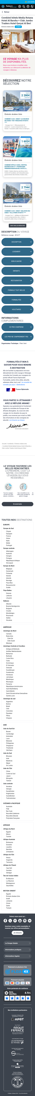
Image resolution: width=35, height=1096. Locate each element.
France (8, 536)
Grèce (8, 538)
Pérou (8, 716)
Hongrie (8, 556)
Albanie (8, 604)
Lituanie (9, 598)
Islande (8, 578)
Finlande (9, 573)
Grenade (9, 668)
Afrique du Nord (9, 829)
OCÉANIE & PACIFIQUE (11, 803)
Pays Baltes (7, 590)
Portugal (9, 545)
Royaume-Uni (10, 585)
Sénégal (9, 873)
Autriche (9, 553)
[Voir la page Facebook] (5, 920)
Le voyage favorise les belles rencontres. (18, 472)
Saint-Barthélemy (12, 689)
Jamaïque (9, 677)
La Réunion (10, 881)
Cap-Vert (9, 868)
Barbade (9, 656)
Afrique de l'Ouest (9, 865)
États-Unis (9, 636)
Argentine (9, 702)
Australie (9, 806)
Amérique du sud (9, 699)
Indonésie (9, 736)
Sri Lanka (9, 765)
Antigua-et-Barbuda (12, 649)
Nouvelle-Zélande (12, 816)
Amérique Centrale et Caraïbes (14, 646)
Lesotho (9, 847)
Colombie (9, 711)
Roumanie (9, 615)
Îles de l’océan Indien (10, 876)
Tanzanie (9, 862)
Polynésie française (13, 818)
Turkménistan (11, 798)
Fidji (7, 809)
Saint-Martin (10, 691)
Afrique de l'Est (8, 855)
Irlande (8, 576)
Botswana (9, 842)
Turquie (8, 908)
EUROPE (6, 525)
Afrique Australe (9, 839)
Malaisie (9, 741)
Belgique (9, 569)
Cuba (8, 661)
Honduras (9, 675)
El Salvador (10, 665)
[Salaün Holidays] (11, 6)
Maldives (9, 761)
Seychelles (9, 886)
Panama (9, 684)
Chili (7, 709)
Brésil (8, 706)
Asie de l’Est (7, 768)
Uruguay (9, 718)
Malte (8, 543)
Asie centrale (8, 784)
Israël (8, 899)
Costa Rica (10, 658)
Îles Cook (9, 811)
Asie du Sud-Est (8, 729)
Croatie (8, 611)
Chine (8, 771)
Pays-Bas (9, 583)
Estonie (8, 593)
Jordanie (9, 901)
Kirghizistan (10, 793)
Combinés (10, 443)
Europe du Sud (8, 528)
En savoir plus (17, 504)
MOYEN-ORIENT (9, 891)
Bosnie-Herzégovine (13, 606)
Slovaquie (9, 563)
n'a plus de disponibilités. (15, 60)
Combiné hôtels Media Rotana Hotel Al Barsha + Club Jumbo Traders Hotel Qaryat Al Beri (17, 20)
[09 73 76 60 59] (32, 6)
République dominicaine (14, 686)
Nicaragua (9, 682)
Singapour (9, 745)
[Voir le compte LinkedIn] (29, 920)
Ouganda (9, 860)
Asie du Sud (7, 753)
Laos (8, 738)
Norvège (9, 580)
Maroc (8, 834)
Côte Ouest (11, 641)
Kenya (8, 857)
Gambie (8, 870)
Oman (8, 903)
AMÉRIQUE (7, 627)
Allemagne (9, 551)
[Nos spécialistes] (19, 6)
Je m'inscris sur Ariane (16, 420)
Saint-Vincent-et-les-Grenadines (16, 693)
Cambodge (10, 734)
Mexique (9, 643)
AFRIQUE (6, 825)
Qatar (8, 906)
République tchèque (13, 560)
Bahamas (9, 654)
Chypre (8, 531)
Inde (7, 758)
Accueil (4, 443)
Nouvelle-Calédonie (12, 813)
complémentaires (12, 319)
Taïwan (8, 781)
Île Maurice (10, 879)
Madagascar (10, 883)
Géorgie (8, 789)
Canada (8, 634)
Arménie (9, 786)
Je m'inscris (17, 933)
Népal (8, 763)
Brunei (8, 731)
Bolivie (8, 704)
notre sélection (17, 82)
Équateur (9, 713)
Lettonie (9, 596)
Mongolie (9, 778)
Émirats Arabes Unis (21, 443)
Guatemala (10, 672)
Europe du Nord (8, 566)
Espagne (9, 534)
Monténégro (10, 613)
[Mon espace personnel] (28, 6)
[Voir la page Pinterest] (15, 920)
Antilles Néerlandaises (13, 651)
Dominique (10, 663)
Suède (8, 587)
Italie (7, 541)
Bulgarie (9, 608)
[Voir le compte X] (10, 920)
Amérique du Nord (9, 631)
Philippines (10, 743)
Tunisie (8, 836)
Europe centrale (8, 548)
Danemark (9, 571)
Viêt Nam (9, 750)
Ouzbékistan (10, 796)
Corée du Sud (10, 774)
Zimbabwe (9, 852)
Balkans (6, 601)
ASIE (5, 725)
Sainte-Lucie (10, 696)
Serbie (8, 618)
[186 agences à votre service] (23, 6)
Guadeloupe (10, 670)
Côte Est (10, 638)
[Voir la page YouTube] (20, 920)
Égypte (8, 832)
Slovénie (9, 620)
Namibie (9, 849)
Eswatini (9, 845)
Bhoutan (9, 756)
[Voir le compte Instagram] (25, 920)
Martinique (10, 679)
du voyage (15, 231)
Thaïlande (9, 748)
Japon (8, 776)
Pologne (9, 558)
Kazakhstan (10, 791)
